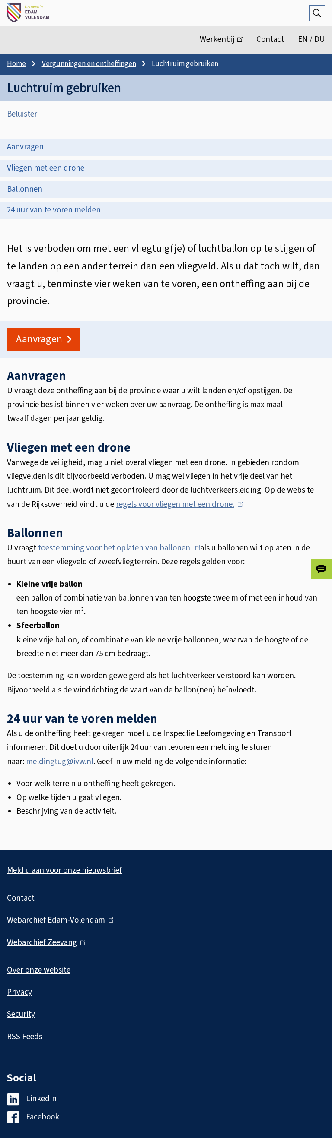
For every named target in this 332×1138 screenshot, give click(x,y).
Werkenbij (224, 44)
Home (16, 64)
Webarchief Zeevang (44, 942)
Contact (270, 39)
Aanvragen (25, 147)
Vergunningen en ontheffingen (89, 64)
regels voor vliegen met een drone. (177, 504)
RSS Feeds (24, 1037)
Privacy (19, 992)
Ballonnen (24, 189)
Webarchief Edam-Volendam (58, 920)
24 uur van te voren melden (54, 210)
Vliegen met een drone (45, 168)
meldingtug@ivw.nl (59, 762)
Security (21, 1014)
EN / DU (311, 39)
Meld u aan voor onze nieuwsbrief (64, 870)
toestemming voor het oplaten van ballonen (117, 548)
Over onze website (38, 970)
